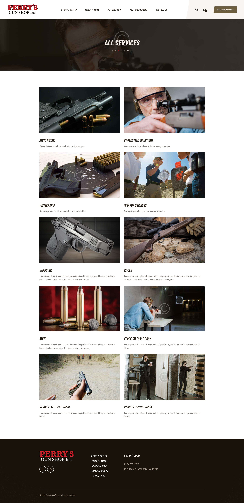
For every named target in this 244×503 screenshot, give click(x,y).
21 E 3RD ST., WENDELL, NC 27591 (141, 469)
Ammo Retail (47, 140)
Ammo (42, 338)
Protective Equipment (138, 140)
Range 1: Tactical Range (54, 407)
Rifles (128, 270)
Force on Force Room (137, 338)
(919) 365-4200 (132, 463)
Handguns (45, 270)
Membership (47, 205)
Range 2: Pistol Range (138, 407)
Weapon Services (135, 205)
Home (114, 50)
